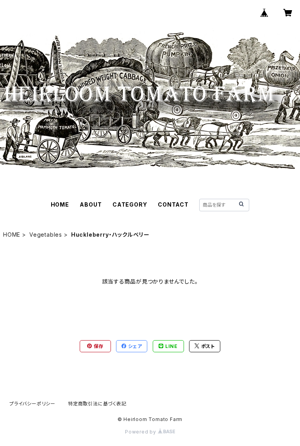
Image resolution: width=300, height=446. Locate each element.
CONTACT (173, 204)
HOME (60, 204)
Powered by (141, 432)
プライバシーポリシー (32, 404)
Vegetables (45, 234)
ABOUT (91, 204)
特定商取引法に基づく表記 (97, 404)
